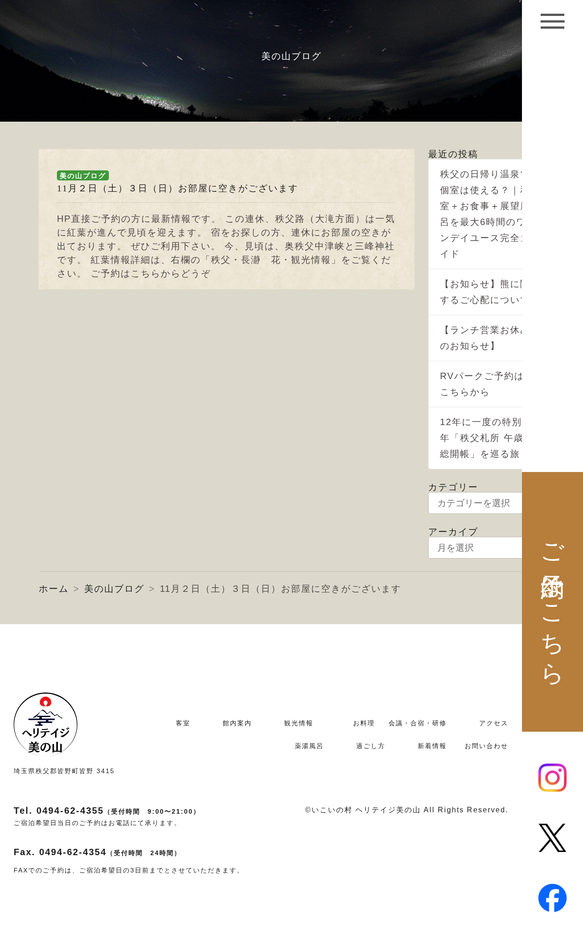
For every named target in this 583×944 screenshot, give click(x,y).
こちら (146, 273)
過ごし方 (370, 745)
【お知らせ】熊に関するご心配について (485, 292)
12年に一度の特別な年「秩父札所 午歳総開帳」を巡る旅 (486, 438)
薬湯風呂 (309, 745)
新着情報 (432, 745)
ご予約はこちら (553, 601)
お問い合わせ (486, 745)
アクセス (493, 723)
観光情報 (298, 723)
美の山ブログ (83, 176)
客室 (183, 723)
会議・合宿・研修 (418, 723)
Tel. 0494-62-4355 (107, 810)
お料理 (364, 723)
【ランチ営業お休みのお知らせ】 (485, 338)
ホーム (54, 589)
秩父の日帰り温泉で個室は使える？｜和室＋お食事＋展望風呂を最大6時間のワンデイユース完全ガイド (485, 214)
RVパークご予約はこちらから (482, 384)
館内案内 (237, 723)
